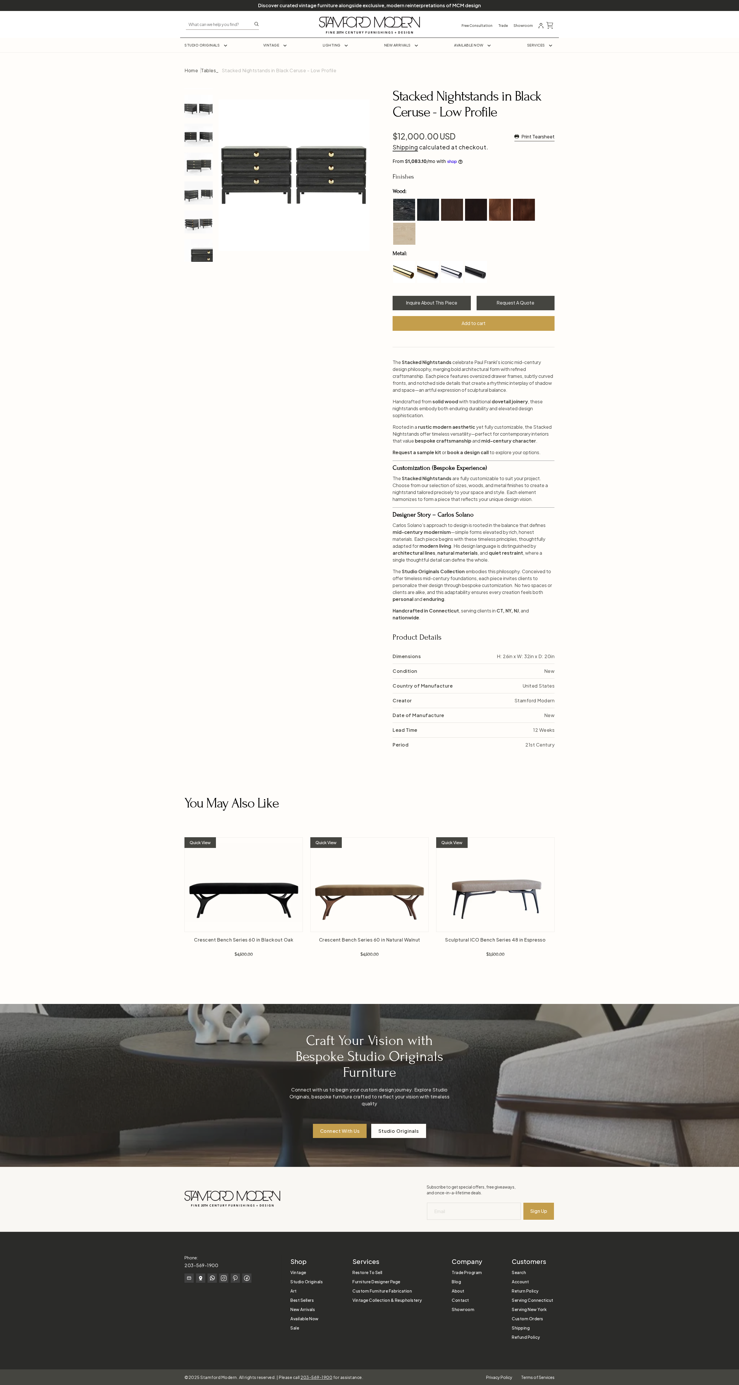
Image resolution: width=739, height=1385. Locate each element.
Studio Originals (202, 45)
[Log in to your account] (541, 25)
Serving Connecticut (532, 1300)
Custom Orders (527, 1318)
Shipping (405, 147)
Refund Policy (526, 1337)
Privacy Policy (499, 1377)
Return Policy (525, 1290)
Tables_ (210, 70)
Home (191, 70)
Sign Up (538, 1211)
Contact (460, 1300)
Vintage (271, 45)
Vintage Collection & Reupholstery (387, 1300)
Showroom (523, 26)
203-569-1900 (201, 1265)
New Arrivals (397, 45)
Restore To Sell (367, 1272)
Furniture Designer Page (376, 1281)
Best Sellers (302, 1300)
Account (520, 1281)
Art (293, 1290)
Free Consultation (477, 26)
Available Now (469, 45)
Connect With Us (340, 1131)
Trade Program (467, 1272)
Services (536, 45)
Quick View (200, 842)
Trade (503, 26)
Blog (456, 1281)
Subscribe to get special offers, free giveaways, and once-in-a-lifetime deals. (471, 1189)
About (458, 1290)
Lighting (332, 45)
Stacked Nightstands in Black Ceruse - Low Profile (279, 70)
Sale (294, 1327)
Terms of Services (538, 1377)
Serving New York (529, 1309)
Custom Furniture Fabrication (382, 1290)
